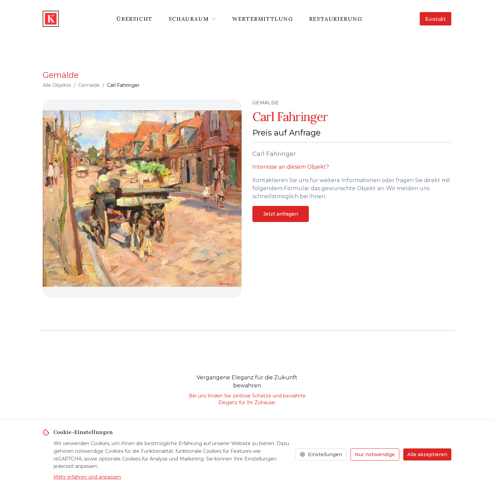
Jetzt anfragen (280, 214)
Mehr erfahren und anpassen (87, 477)
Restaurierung (335, 18)
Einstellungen (325, 454)
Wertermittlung (262, 18)
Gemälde (89, 85)
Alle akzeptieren (427, 454)
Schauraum (189, 18)
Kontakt (435, 18)
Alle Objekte (57, 85)
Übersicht (134, 18)
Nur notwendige (375, 454)
